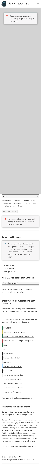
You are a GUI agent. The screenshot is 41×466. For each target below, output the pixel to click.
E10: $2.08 (7, 328)
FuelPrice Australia (19, 3)
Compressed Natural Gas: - (13, 375)
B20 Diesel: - (8, 371)
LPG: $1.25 (7, 362)
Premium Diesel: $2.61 (12, 358)
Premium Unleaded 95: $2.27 (18, 336)
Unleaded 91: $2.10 (14, 332)
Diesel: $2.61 (8, 353)
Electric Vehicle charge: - (12, 366)
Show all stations (9, 211)
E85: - (5, 345)
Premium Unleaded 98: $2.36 (18, 341)
